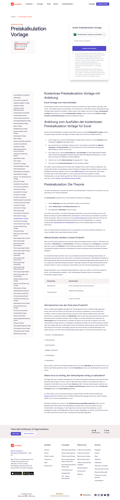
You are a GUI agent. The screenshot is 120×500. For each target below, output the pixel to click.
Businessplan (80, 218)
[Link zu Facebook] (96, 495)
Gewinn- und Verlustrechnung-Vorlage (68, 178)
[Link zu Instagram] (99, 495)
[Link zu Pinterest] (102, 495)
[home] (16, 4)
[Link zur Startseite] (16, 445)
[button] (30, 4)
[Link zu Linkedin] (108, 495)
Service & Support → (17, 451)
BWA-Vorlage (79, 171)
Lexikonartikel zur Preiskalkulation (64, 222)
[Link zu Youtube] (105, 495)
